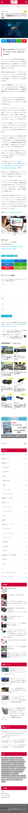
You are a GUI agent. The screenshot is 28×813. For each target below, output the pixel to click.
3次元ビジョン (5, 502)
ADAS (5, 757)
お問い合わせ (23, 805)
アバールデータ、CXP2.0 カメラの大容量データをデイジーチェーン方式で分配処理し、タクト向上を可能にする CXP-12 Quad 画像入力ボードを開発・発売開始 (13, 633)
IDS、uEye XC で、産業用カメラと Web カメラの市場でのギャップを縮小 (17, 603)
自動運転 (24, 777)
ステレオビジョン (7, 511)
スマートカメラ (7, 489)
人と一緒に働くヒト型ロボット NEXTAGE (15, 617)
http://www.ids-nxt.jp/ (15, 212)
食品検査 (3, 781)
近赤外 (7, 779)
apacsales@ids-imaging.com (13, 246)
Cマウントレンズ (5, 759)
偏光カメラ (13, 775)
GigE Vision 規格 (11, 588)
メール (3, 304)
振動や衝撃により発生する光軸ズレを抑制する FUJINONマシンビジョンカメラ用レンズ (17, 610)
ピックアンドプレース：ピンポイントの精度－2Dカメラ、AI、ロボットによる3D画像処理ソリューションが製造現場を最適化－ (13, 700)
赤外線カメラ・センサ (8, 524)
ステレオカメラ (21, 765)
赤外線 (3, 779)
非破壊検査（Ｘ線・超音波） (9, 555)
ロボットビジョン (7, 507)
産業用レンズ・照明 (7, 498)
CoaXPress (6, 471)
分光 (18, 775)
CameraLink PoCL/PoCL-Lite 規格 (16, 640)
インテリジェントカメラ (6, 763)
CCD (17, 757)
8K (2, 757)
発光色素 (15, 777)
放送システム (9, 777)
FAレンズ (12, 759)
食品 (21, 779)
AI (16, 255)
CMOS (20, 757)
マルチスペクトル (7, 537)
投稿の (4, 793)
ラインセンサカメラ (8, 493)
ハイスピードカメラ (20, 769)
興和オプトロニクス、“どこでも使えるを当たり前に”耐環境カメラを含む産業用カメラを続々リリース (17, 655)
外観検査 (3, 777)
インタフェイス (22, 761)
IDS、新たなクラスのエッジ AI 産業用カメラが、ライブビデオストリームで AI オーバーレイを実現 (13, 671)
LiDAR (19, 759)
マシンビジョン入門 (7, 577)
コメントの (5, 795)
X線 (4, 563)
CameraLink (6, 467)
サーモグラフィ (7, 528)
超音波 (4, 559)
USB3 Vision (6, 480)
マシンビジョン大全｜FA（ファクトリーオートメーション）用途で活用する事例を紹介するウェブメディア (14, 810)
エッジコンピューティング (18, 763)
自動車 (3, 520)
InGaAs (5, 550)
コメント (3, 284)
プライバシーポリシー (14, 805)
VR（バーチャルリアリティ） (10, 572)
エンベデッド (13, 765)
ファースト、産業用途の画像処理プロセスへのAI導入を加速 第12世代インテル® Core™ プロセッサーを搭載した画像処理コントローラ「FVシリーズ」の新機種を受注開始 (13, 714)
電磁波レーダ (16, 779)
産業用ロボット (6, 458)
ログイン (3, 791)
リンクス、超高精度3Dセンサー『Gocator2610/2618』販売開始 (17, 690)
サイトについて (5, 805)
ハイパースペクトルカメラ (7, 771)
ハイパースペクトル (8, 533)
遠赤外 (11, 779)
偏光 (4, 485)
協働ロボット (22, 775)
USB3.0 (3, 761)
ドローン (13, 769)
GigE (4, 476)
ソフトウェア (12, 767)
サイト (2, 309)
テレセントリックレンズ (21, 767)
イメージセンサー (13, 761)
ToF (4, 515)
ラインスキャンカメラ (18, 771)
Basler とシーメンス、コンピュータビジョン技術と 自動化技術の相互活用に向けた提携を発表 (13, 681)
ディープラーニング (6, 769)
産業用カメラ (10, 255)
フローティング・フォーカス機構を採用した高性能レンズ (16, 624)
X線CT (7, 761)
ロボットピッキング (6, 775)
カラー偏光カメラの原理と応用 (15, 595)
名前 (2, 298)
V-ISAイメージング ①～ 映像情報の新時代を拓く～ (16, 647)
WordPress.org (5, 797)
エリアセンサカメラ (6, 765)
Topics (4, 255)
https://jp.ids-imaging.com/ (8, 248)
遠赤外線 (5, 542)
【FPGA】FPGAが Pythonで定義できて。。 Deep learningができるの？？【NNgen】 (12, 735)
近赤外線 (5, 546)
